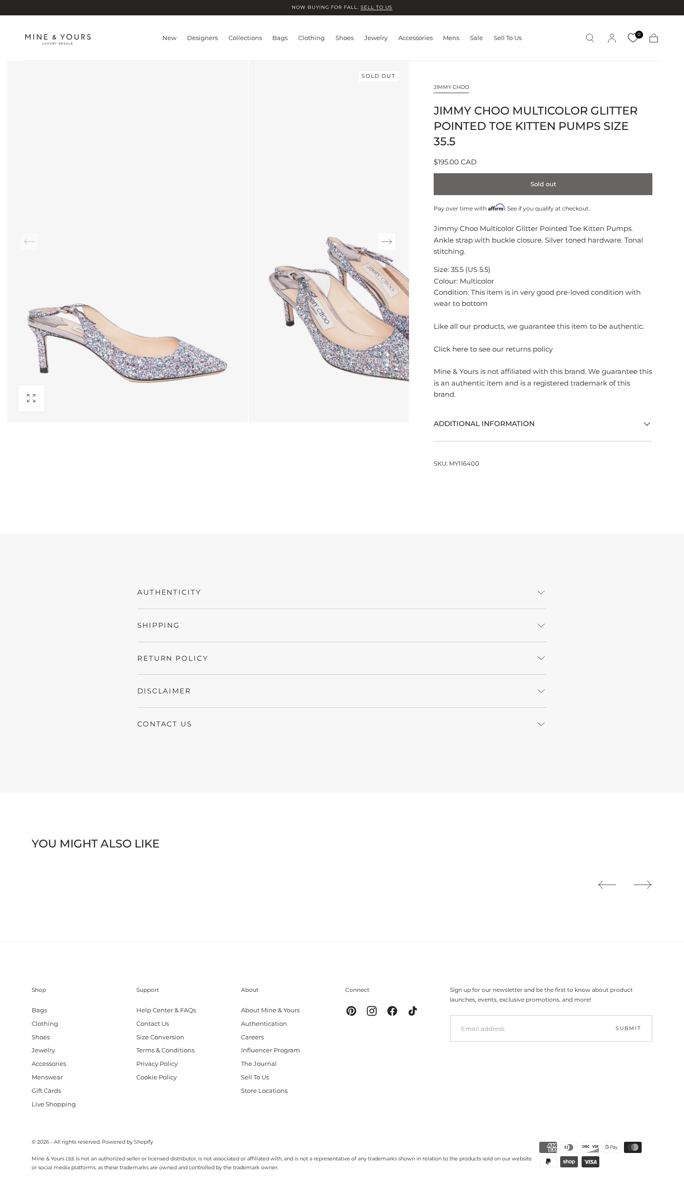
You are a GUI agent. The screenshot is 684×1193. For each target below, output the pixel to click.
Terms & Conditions (165, 1050)
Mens (451, 37)
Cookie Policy (156, 1077)
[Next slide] (386, 241)
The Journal (259, 1063)
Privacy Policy (157, 1063)
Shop (39, 989)
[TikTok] (412, 1011)
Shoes (344, 37)
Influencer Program (270, 1050)
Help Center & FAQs (166, 1010)
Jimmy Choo (451, 87)
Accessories (415, 37)
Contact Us (152, 1023)
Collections (245, 37)
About (250, 989)
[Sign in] (611, 38)
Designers (202, 37)
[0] (632, 38)
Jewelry (376, 37)
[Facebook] (392, 1011)
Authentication (264, 1023)
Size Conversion (160, 1037)
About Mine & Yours (270, 1010)
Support (147, 989)
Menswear (47, 1077)
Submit (628, 1028)
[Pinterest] (351, 1011)
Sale (476, 37)
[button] (590, 38)
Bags (280, 37)
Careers (252, 1037)
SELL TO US (377, 7)
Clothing (311, 37)
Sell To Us (508, 37)
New (169, 37)
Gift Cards (46, 1090)
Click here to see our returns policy (493, 349)
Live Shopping (54, 1104)
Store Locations (264, 1090)
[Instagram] (372, 1011)
